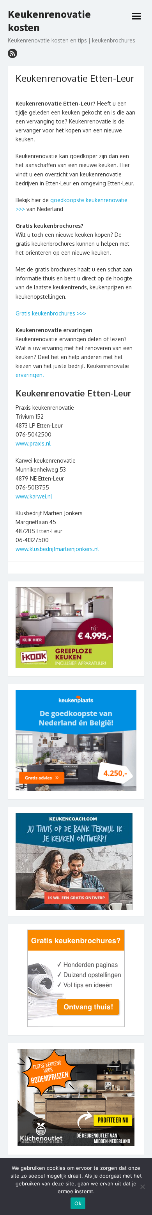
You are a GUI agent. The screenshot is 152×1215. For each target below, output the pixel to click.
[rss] (12, 53)
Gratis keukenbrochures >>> (51, 313)
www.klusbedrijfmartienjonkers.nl (57, 549)
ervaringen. (30, 375)
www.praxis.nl (33, 443)
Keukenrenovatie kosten (49, 21)
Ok (77, 1203)
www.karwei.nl (34, 496)
